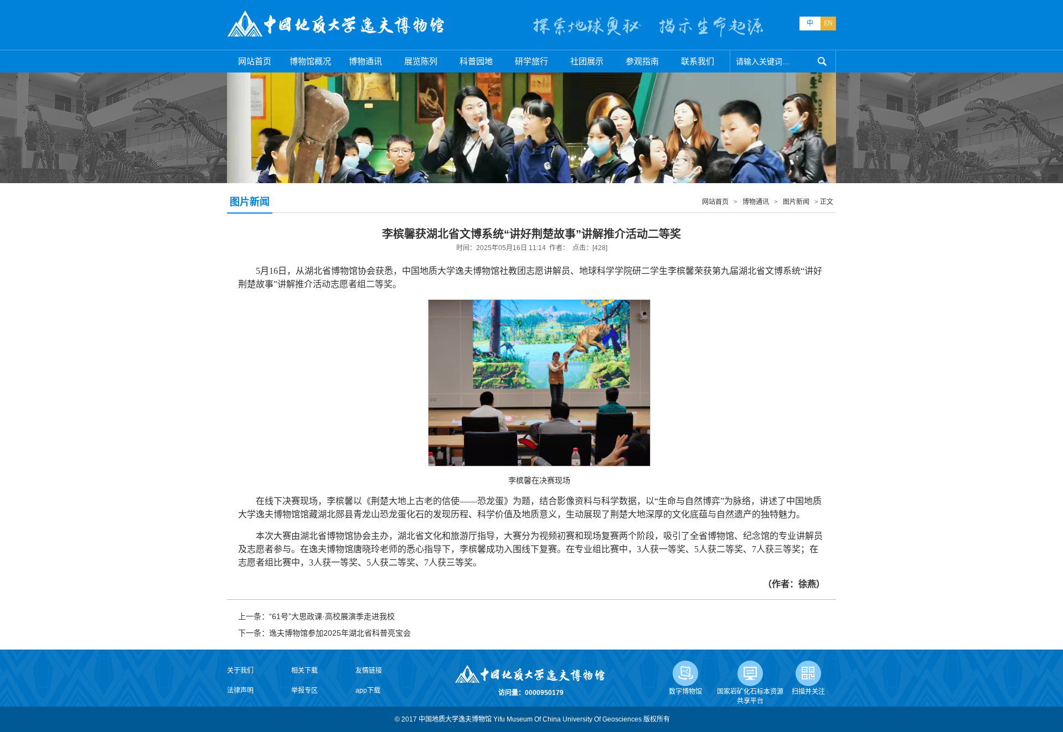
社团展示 (586, 61)
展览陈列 (420, 61)
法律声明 (240, 690)
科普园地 (476, 61)
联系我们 (697, 61)
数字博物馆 (685, 691)
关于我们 (240, 670)
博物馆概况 (310, 61)
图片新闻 (796, 202)
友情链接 (368, 670)
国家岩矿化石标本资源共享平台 (750, 696)
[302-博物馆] (336, 25)
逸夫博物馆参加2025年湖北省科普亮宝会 (340, 633)
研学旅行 (531, 61)
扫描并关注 (808, 691)
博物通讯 (365, 61)
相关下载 (304, 670)
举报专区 (304, 690)
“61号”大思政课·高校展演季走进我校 (332, 616)
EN (828, 23)
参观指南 (642, 61)
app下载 (367, 690)
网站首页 (254, 61)
